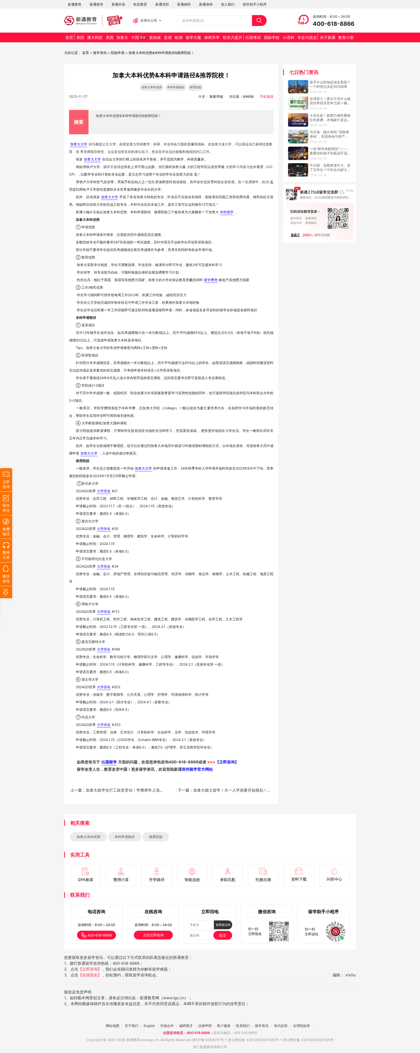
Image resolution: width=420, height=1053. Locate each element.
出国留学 (109, 761)
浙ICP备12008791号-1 (209, 1040)
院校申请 (117, 53)
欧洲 (179, 37)
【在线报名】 (90, 975)
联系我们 (243, 1026)
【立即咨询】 (90, 969)
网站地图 (112, 1026)
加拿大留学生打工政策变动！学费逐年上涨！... (126, 790)
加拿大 (122, 37)
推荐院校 (156, 837)
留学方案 (193, 37)
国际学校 (272, 37)
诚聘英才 (186, 1026)
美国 (110, 37)
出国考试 (253, 37)
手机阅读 (266, 96)
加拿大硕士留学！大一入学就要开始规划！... (231, 790)
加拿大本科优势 (88, 837)
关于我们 (131, 1026)
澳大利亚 (95, 37)
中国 (138, 37)
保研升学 (212, 37)
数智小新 (346, 37)
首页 (69, 37)
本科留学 (227, 212)
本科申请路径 (124, 837)
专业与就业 (307, 37)
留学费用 (211, 280)
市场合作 (167, 1026)
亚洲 (168, 37)
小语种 (288, 37)
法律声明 (205, 1026)
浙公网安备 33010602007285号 (253, 1040)
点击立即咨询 (153, 935)
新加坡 (155, 37)
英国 (80, 37)
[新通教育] (93, 20)
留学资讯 (100, 53)
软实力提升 (232, 37)
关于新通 (327, 37)
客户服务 (224, 1026)
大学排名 (104, 491)
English (149, 1026)
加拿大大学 (78, 144)
